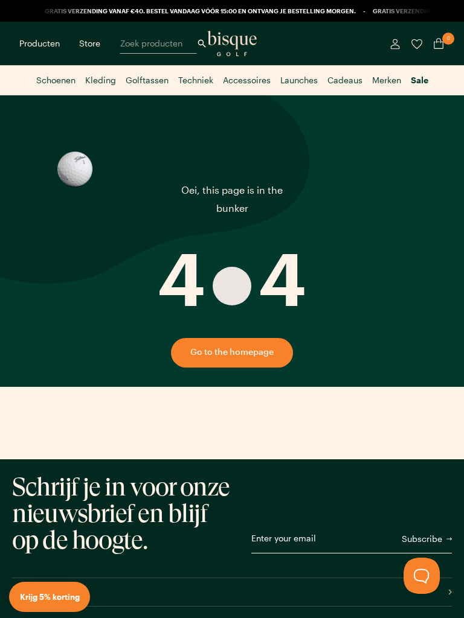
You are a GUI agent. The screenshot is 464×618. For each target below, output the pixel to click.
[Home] (232, 43)
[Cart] (436, 43)
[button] (49, 597)
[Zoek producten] (202, 43)
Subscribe (422, 539)
